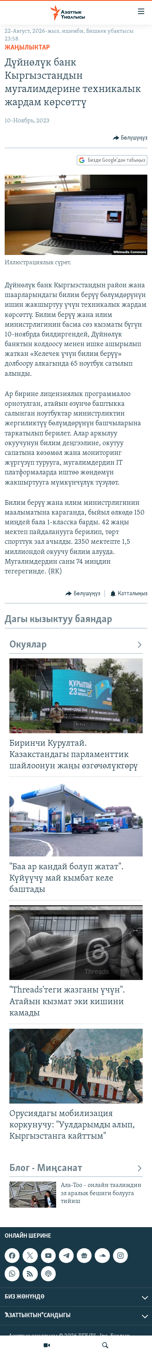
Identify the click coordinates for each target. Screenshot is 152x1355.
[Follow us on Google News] (84, 1255)
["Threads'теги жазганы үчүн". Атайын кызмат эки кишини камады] (76, 942)
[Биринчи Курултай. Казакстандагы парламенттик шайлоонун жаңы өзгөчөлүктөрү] (76, 695)
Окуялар (28, 645)
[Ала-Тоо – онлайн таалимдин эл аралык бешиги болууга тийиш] (32, 1195)
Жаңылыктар (27, 47)
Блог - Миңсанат (45, 1168)
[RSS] (30, 1273)
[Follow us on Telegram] (66, 1255)
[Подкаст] (48, 1273)
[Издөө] (105, 1345)
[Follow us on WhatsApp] (12, 1273)
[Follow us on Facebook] (12, 1255)
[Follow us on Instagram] (120, 1255)
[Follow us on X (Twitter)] (30, 1255)
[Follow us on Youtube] (48, 1255)
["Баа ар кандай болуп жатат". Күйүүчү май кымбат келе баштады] (76, 819)
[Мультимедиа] (46, 1345)
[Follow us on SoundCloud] (102, 1255)
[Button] (130, 138)
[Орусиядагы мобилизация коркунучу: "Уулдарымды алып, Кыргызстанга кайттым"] (76, 1066)
